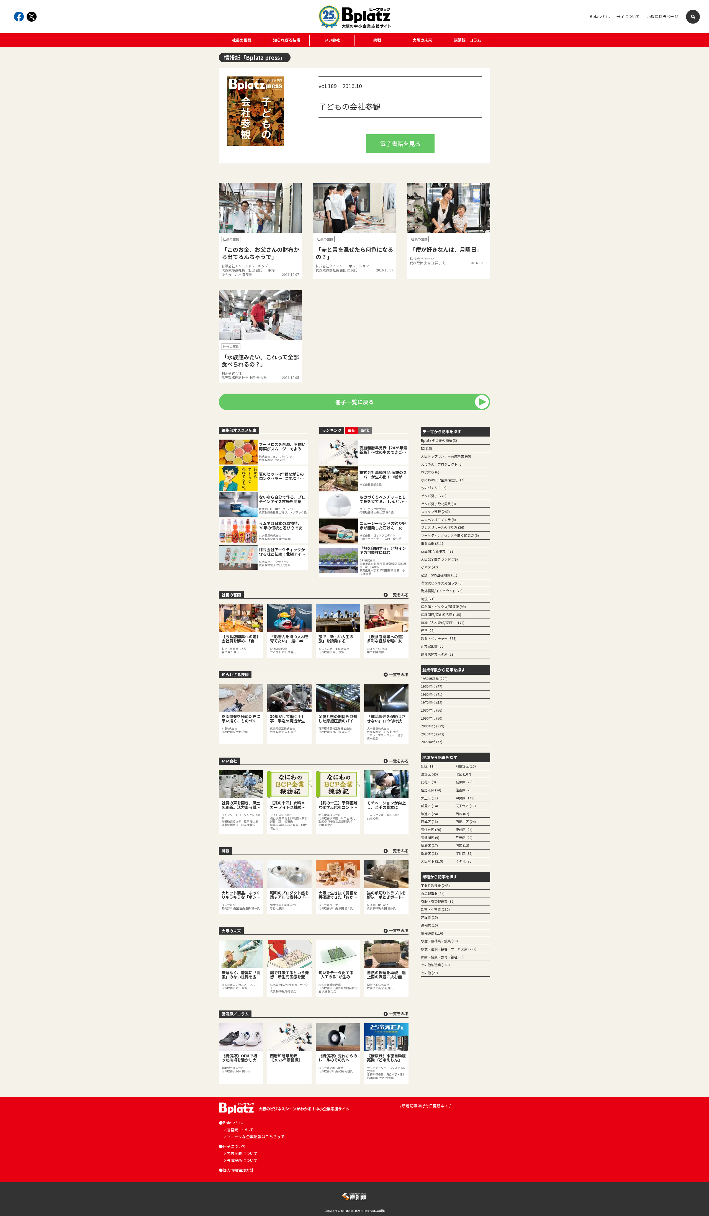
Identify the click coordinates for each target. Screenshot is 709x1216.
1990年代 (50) (431, 718)
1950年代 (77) (431, 686)
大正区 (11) (429, 798)
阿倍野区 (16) (466, 766)
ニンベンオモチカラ (438, 519)
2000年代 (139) (432, 726)
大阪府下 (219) (432, 861)
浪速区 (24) (429, 813)
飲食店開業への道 (437, 654)
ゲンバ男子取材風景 (438, 503)
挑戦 (377, 40)
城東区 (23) (464, 781)
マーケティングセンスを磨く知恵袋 (450, 535)
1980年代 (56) (431, 710)
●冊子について (232, 1146)
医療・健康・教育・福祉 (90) (442, 957)
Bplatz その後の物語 (439, 440)
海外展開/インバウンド (442, 590)
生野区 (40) (429, 774)
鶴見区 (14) (429, 805)
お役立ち (430, 472)
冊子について (628, 16)
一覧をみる (399, 594)
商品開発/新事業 (437, 551)
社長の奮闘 (241, 40)
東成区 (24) (464, 829)
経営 (428, 630)
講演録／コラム (467, 40)
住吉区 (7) (463, 789)
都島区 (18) (429, 853)
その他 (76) (464, 861)
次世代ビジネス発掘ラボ (442, 583)
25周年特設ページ (662, 16)
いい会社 (332, 40)
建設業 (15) (429, 917)
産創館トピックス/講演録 (443, 606)
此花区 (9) (428, 781)
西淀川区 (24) (466, 821)
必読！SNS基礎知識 (439, 575)
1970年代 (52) (431, 702)
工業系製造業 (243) (435, 885)
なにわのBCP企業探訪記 (442, 480)
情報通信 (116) (432, 933)
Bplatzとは (600, 16)
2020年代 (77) (431, 741)
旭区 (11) (428, 766)
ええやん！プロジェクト (442, 464)
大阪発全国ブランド (439, 559)
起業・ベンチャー (438, 638)
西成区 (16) (429, 821)
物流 (428, 598)
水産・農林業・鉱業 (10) (439, 940)
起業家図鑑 (433, 646)
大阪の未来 (422, 40)
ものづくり (433, 487)
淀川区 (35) (464, 853)
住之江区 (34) (431, 789)
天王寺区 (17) (466, 805)
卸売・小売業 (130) (435, 909)
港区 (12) (462, 845)
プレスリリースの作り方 (442, 527)
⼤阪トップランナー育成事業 (446, 456)
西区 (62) (462, 813)
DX (426, 448)
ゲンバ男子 (433, 495)
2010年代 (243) (432, 734)
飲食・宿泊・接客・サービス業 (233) (448, 948)
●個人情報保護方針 (236, 1170)
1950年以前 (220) (434, 678)
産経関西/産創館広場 (441, 614)
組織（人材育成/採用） (442, 622)
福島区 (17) (429, 845)
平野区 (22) (464, 837)
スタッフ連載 (435, 511)
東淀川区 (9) (430, 837)
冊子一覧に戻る (354, 402)
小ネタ (429, 567)
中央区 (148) (465, 798)
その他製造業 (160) (435, 964)
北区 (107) (463, 774)
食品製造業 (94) (433, 893)
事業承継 (432, 543)
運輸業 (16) (429, 925)
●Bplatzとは (231, 1122)
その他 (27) (429, 972)
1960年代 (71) (431, 694)
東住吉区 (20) (431, 829)
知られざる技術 (286, 40)
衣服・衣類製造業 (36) (437, 901)
